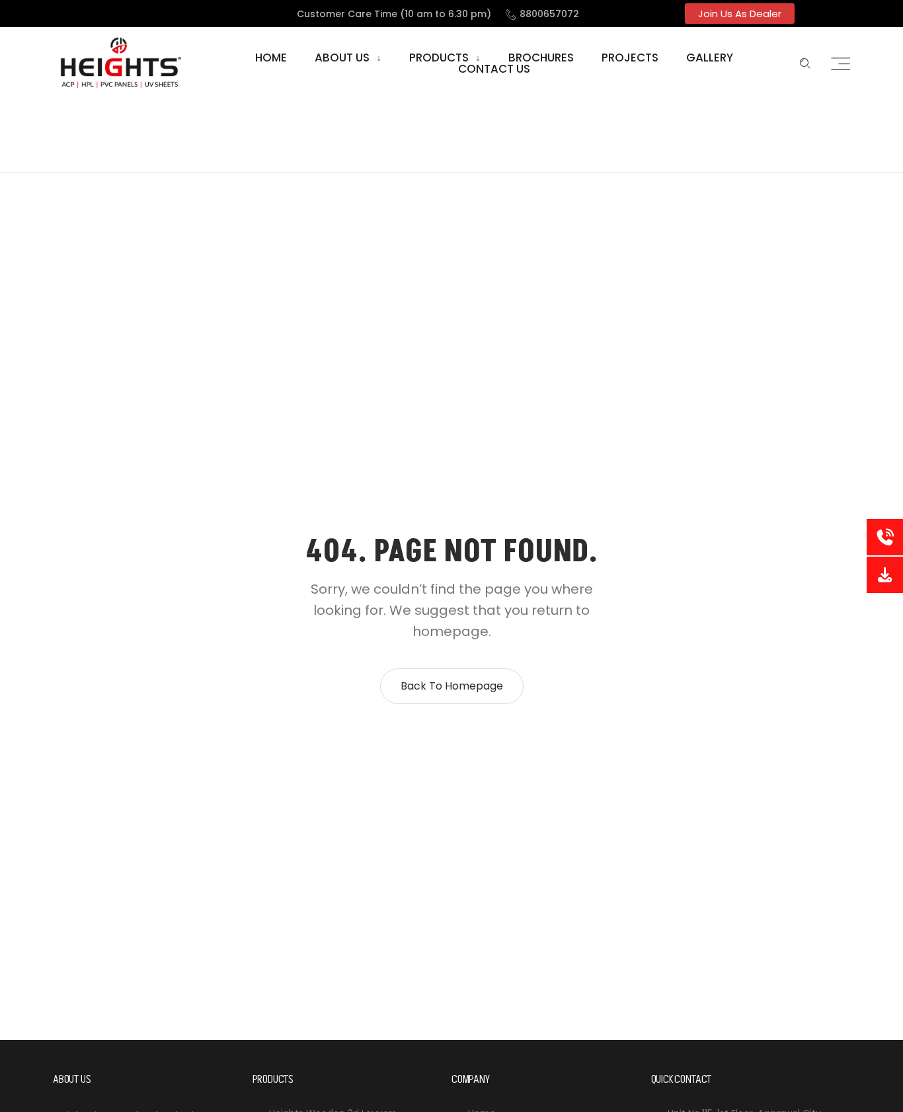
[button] (740, 13)
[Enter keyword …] (805, 63)
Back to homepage (452, 686)
